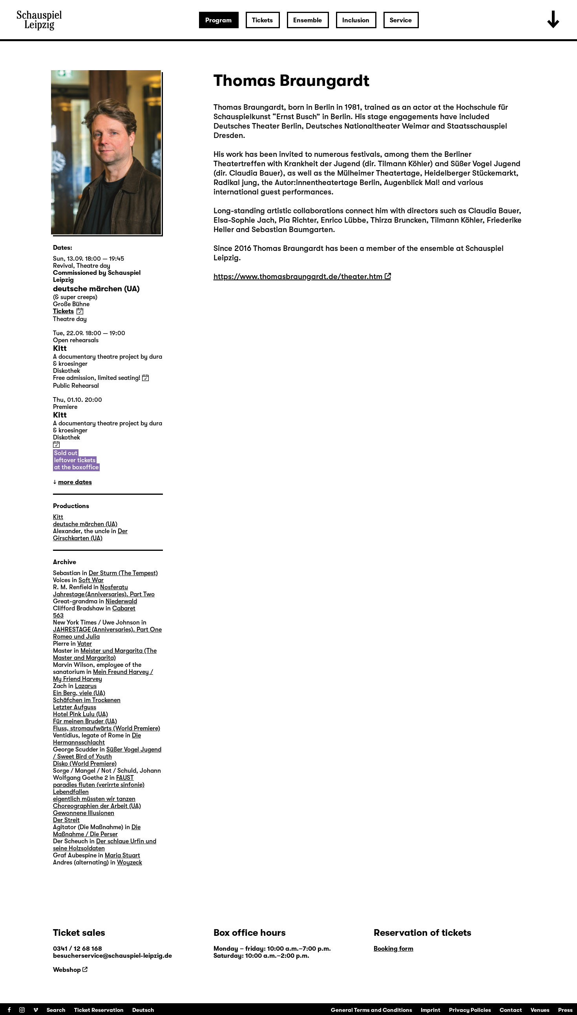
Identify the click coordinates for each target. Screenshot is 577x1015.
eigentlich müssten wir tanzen (94, 799)
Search (56, 1010)
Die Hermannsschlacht (97, 739)
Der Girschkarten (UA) (90, 535)
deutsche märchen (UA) (85, 524)
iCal (80, 311)
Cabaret (123, 608)
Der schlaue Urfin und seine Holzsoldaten (104, 845)
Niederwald (121, 601)
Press (565, 1010)
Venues (540, 1010)
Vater (84, 643)
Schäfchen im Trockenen (87, 700)
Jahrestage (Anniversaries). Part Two (104, 594)
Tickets (262, 20)
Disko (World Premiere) (85, 763)
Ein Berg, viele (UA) (79, 693)
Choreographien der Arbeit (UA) (97, 806)
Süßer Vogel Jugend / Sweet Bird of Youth (107, 753)
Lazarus (86, 686)
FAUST (125, 777)
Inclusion (355, 20)
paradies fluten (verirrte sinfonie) (98, 784)
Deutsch (143, 1010)
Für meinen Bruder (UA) (85, 721)
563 (58, 615)
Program (218, 20)
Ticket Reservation (99, 1010)
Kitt (58, 517)
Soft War (91, 580)
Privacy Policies (470, 1010)
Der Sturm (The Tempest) (123, 573)
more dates (75, 482)
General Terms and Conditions (371, 1010)
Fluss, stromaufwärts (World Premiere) (106, 728)
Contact (511, 1010)
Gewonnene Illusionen (83, 813)
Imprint (430, 1010)
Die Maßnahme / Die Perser (97, 831)
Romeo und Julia (76, 636)
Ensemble (307, 20)
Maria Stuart (122, 855)
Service (401, 20)
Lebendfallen (71, 791)
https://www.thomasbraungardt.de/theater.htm (298, 276)
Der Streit (66, 820)
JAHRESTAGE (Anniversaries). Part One (107, 629)
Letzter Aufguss (74, 707)
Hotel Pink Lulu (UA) (80, 714)
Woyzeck (129, 862)
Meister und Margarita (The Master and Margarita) (105, 654)
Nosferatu (114, 587)
